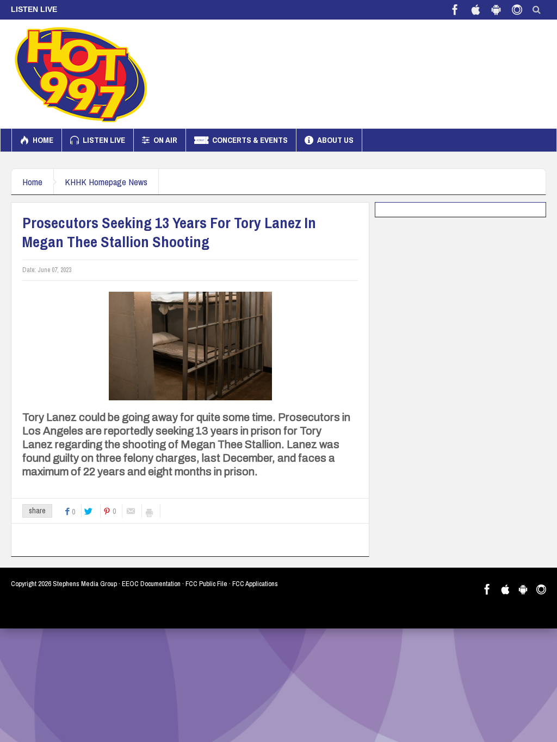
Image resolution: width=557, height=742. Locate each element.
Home (43, 140)
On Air (165, 140)
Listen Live (104, 140)
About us (335, 140)
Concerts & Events (250, 140)
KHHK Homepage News (106, 181)
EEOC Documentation (151, 583)
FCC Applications (255, 583)
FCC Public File (206, 583)
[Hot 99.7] (81, 74)
